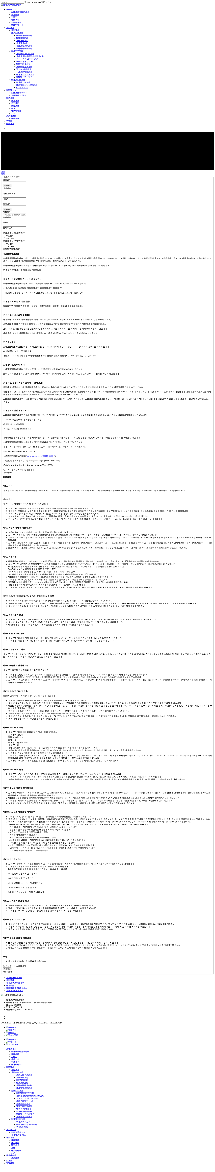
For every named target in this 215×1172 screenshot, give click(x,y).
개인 (3, 171)
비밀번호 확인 (9, 193)
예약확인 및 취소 (18, 95)
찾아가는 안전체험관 (25, 74)
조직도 (14, 17)
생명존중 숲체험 (23, 64)
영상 (13, 108)
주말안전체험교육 (24, 72)
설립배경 (15, 15)
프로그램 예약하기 (19, 93)
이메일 (6, 204)
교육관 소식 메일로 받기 (14, 233)
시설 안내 (15, 20)
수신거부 (10, 238)
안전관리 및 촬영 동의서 (16, 988)
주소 (5, 222)
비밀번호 (7, 188)
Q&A (13, 113)
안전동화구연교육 (24, 35)
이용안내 (10, 28)
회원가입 (10, 124)
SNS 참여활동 (22, 87)
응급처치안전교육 (24, 48)
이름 (5, 199)
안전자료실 (11, 116)
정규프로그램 (17, 33)
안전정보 (15, 118)
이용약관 (7, 472)
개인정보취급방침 (11, 249)
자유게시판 (16, 111)
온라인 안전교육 (23, 82)
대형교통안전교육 (24, 46)
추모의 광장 (16, 22)
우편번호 (7, 217)
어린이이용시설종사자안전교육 (30, 56)
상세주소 (7, 228)
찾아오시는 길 (17, 25)
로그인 (9, 121)
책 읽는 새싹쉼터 (23, 69)
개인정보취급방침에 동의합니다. (19, 470)
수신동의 (10, 236)
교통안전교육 (22, 41)
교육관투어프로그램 (25, 54)
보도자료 (15, 103)
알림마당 (15, 101)
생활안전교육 (22, 38)
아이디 (6, 180)
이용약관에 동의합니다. (15, 966)
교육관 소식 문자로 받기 (14, 241)
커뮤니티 (10, 98)
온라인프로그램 (18, 80)
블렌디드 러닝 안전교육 (26, 85)
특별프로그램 (17, 51)
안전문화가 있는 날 (24, 61)
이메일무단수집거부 (15, 983)
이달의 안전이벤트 (24, 77)
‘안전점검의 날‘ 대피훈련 (27, 59)
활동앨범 (15, 106)
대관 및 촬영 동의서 (14, 991)
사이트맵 (10, 985)
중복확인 (7, 186)
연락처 (6, 212)
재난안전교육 (22, 43)
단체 (3, 174)
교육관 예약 (11, 90)
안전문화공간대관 (24, 67)
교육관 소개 (11, 9)
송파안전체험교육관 (20, 12)
